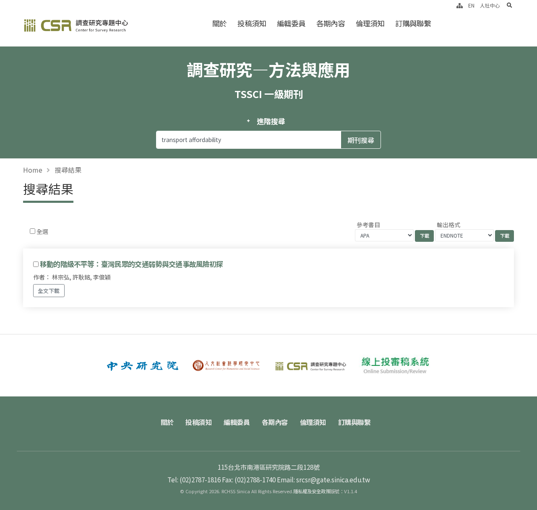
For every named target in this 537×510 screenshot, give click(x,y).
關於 (219, 23)
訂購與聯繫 (413, 23)
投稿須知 (251, 23)
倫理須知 (370, 23)
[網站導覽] (459, 5)
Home (32, 170)
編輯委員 (291, 23)
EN (471, 5)
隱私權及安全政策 (311, 491)
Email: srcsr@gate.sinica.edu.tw (323, 479)
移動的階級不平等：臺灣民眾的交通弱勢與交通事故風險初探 (131, 264)
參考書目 (368, 224)
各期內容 (330, 23)
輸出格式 (448, 224)
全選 (42, 231)
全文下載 (49, 291)
